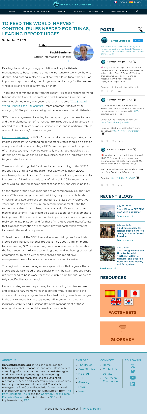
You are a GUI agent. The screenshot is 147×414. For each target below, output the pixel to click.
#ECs (136, 111)
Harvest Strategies (35, 11)
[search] (137, 11)
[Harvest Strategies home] (73, 4)
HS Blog (83, 373)
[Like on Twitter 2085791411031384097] (113, 91)
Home (12, 11)
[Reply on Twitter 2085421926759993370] (102, 141)
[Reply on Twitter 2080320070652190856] (102, 185)
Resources (117, 11)
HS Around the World (87, 11)
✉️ (69, 61)
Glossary (83, 382)
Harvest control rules (15, 137)
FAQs (81, 386)
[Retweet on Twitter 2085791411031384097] (107, 91)
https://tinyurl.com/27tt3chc (126, 131)
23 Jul (129, 149)
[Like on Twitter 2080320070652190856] (113, 185)
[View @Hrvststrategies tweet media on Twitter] (103, 134)
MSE (60, 11)
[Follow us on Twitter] (132, 366)
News (82, 391)
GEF (52, 397)
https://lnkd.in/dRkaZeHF (122, 178)
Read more (123, 216)
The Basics (85, 365)
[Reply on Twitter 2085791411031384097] (102, 91)
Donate (107, 373)
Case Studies (86, 369)
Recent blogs (116, 196)
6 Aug (129, 100)
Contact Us (110, 369)
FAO (26, 400)
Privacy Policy (92, 408)
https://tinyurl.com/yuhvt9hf (115, 122)
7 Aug (129, 62)
